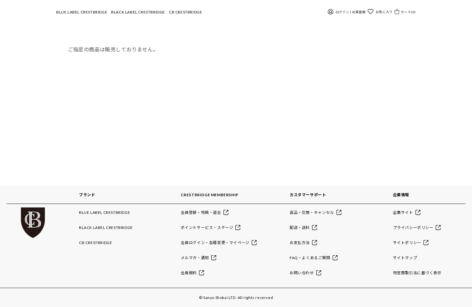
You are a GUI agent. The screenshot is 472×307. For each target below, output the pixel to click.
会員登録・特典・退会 (201, 212)
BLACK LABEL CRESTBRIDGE (138, 12)
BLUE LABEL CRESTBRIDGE (81, 12)
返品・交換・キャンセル (312, 212)
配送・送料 (300, 227)
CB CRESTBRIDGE (185, 12)
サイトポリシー (407, 242)
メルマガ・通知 (195, 257)
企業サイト (403, 212)
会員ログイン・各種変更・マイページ (215, 242)
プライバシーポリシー (413, 227)
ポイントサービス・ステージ (207, 227)
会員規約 (189, 272)
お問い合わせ (302, 272)
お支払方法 (300, 242)
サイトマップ (405, 257)
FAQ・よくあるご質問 (310, 257)
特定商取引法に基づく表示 (417, 272)
